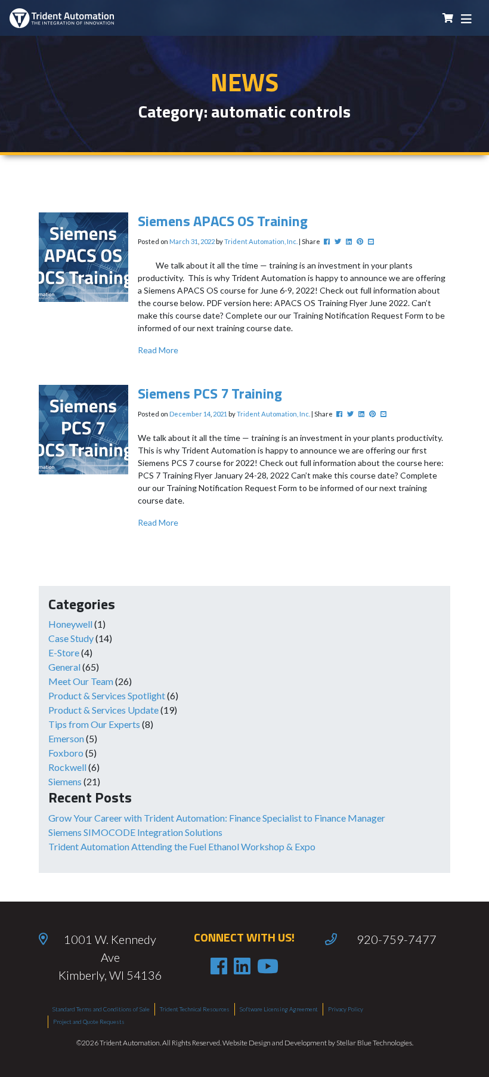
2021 (220, 414)
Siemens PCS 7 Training (210, 393)
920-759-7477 (397, 939)
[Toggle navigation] (466, 18)
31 (194, 241)
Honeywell (70, 623)
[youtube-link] (267, 966)
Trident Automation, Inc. (261, 241)
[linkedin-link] (242, 966)
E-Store (63, 652)
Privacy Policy (345, 1009)
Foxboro (65, 752)
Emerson (66, 738)
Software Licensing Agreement (279, 1009)
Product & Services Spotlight (106, 695)
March (179, 241)
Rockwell (67, 767)
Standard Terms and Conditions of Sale (101, 1009)
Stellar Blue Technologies (374, 1042)
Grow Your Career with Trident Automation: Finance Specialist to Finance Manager (216, 817)
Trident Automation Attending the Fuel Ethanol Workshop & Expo (181, 846)
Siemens (65, 781)
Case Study (71, 638)
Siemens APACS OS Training (223, 221)
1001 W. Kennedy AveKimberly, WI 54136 (110, 957)
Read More (158, 350)
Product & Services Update (103, 709)
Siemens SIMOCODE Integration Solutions (135, 832)
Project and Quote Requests (89, 1021)
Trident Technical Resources (195, 1009)
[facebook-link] (219, 966)
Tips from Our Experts (94, 724)
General (64, 666)
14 (207, 414)
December (185, 414)
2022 (207, 241)
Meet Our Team (80, 681)
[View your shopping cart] (447, 18)
